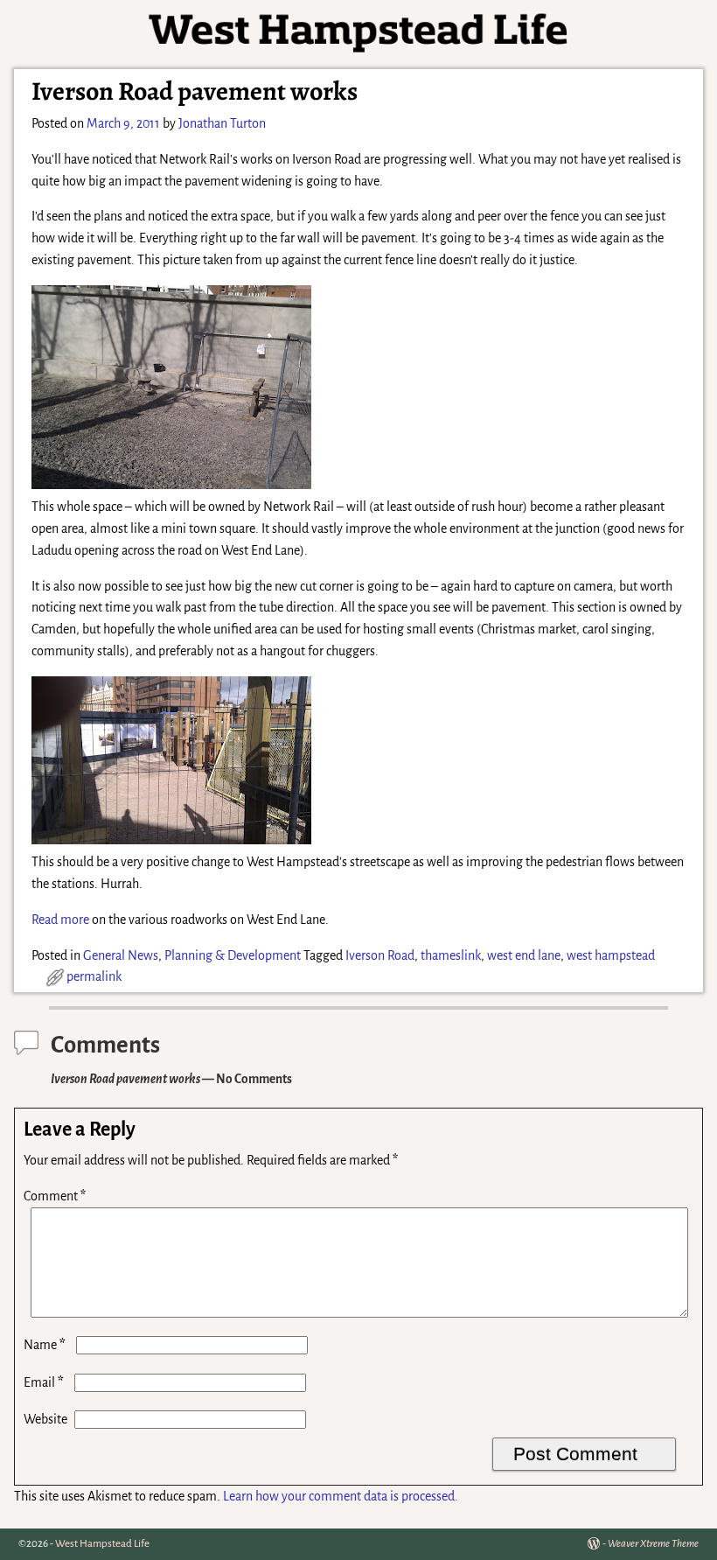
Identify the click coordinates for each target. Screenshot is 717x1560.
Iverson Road (379, 955)
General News (120, 955)
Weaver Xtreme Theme (653, 1544)
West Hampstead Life (102, 1544)
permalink (94, 976)
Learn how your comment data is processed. (340, 1496)
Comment (55, 1196)
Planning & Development (232, 955)
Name (45, 1345)
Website (45, 1419)
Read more (60, 920)
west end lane (523, 955)
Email (44, 1382)
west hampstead (611, 955)
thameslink (451, 955)
